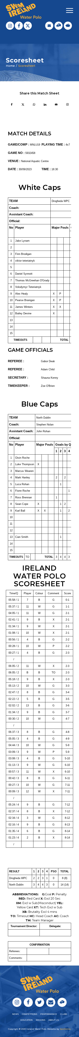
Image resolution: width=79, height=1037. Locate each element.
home (10, 66)
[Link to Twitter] (28, 26)
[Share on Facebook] (11, 105)
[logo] (33, 10)
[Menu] (67, 10)
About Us (53, 1020)
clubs (63, 1014)
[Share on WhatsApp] (34, 105)
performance (48, 1014)
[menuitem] (67, 10)
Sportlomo (65, 1029)
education (26, 1020)
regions (40, 1020)
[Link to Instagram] (10, 26)
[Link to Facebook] (19, 26)
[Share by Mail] (56, 105)
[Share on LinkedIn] (45, 105)
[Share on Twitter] (22, 105)
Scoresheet (26, 66)
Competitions (29, 1014)
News (15, 1014)
